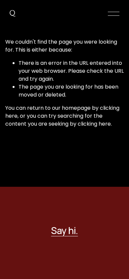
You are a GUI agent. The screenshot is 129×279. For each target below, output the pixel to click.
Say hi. (64, 230)
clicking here (94, 124)
